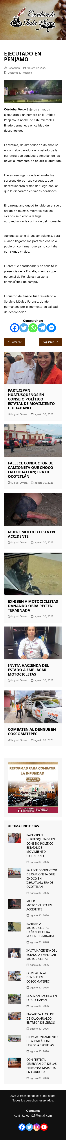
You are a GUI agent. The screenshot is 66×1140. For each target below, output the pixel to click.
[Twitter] (23, 327)
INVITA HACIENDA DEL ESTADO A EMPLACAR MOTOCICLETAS (28, 670)
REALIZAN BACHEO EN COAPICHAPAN (41, 998)
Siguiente (48, 341)
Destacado (14, 72)
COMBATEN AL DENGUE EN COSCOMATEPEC (32, 731)
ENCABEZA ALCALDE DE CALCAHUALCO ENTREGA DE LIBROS (40, 1018)
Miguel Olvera (19, 414)
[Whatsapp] (33, 327)
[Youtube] (44, 1127)
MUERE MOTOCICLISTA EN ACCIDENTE (31, 534)
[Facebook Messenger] (51, 327)
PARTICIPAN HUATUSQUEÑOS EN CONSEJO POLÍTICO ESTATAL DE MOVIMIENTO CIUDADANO (31, 399)
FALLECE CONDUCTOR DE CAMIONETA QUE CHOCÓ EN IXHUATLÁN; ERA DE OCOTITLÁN (30, 470)
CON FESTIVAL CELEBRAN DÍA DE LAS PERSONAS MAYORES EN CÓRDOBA (41, 1066)
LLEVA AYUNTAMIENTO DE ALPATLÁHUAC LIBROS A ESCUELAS (42, 1041)
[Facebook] (14, 327)
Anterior (16, 341)
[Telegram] (42, 327)
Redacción (14, 67)
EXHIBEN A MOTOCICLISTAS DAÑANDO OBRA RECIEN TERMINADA (33, 606)
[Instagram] (36, 1127)
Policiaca (27, 72)
